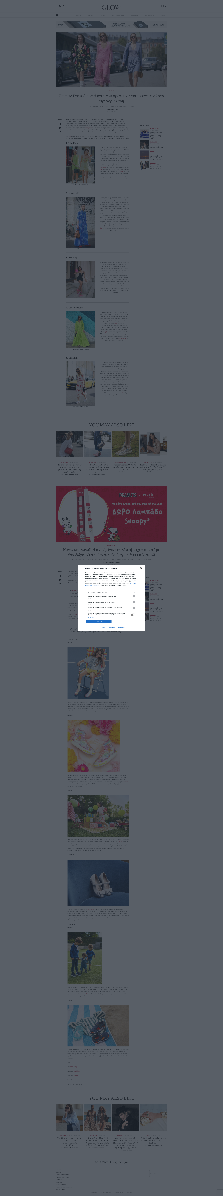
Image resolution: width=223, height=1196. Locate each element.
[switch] (133, 596)
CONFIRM (99, 621)
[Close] (141, 568)
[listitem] (111, 592)
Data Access (111, 627)
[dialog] (111, 598)
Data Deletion (101, 627)
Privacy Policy (121, 627)
